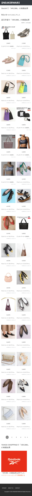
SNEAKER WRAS (17, 491)
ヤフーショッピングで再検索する (14, 475)
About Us (10, 488)
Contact (17, 488)
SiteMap (4, 488)
